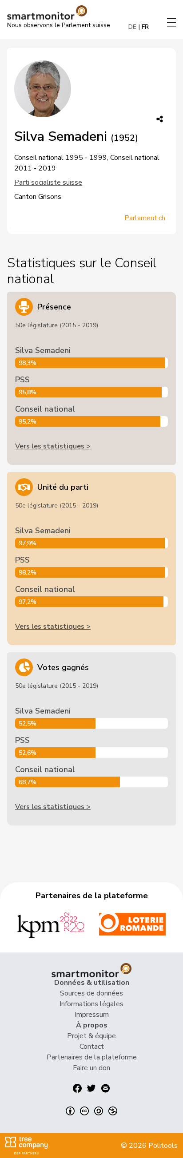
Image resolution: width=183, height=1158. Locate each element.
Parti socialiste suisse (48, 182)
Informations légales (91, 1004)
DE (132, 27)
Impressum (92, 1014)
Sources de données (91, 993)
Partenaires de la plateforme (92, 1057)
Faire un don (91, 1068)
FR (145, 27)
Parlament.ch (144, 218)
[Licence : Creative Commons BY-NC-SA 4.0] (91, 1110)
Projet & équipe (91, 1036)
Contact (92, 1046)
